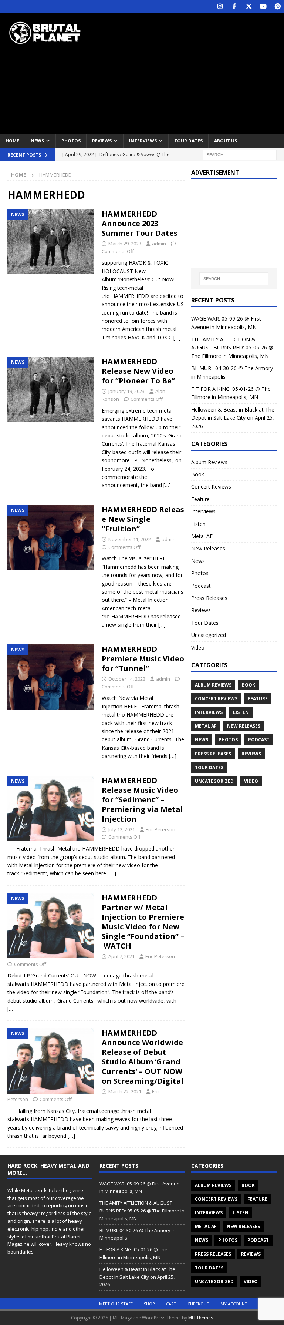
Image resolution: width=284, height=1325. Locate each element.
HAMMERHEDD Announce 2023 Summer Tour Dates (140, 223)
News (37, 141)
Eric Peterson (160, 829)
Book (197, 474)
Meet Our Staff (116, 1303)
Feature (200, 499)
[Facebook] (234, 6)
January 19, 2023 (126, 391)
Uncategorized (208, 634)
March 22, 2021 (124, 1091)
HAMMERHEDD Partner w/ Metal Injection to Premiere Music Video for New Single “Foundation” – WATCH (143, 922)
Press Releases (209, 597)
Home (12, 141)
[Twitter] (248, 6)
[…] (177, 337)
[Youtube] (263, 6)
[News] (50, 241)
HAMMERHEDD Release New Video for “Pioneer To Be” (138, 371)
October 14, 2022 (126, 678)
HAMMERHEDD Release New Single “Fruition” (143, 519)
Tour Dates (188, 141)
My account (233, 1303)
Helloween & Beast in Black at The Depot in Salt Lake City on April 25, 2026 (232, 418)
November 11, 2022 (129, 539)
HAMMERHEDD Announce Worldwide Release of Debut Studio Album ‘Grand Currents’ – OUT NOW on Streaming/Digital (143, 1057)
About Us (225, 141)
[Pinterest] (277, 6)
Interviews (143, 141)
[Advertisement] (194, 72)
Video (197, 647)
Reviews (102, 141)
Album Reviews (209, 462)
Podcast (201, 585)
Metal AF (202, 536)
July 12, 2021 (121, 829)
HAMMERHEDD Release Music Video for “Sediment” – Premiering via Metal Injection (142, 799)
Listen (198, 523)
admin (159, 243)
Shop (149, 1303)
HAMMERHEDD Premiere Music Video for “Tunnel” (143, 658)
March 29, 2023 (124, 243)
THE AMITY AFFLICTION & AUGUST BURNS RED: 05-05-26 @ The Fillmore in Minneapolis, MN (232, 347)
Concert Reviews (211, 486)
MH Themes (200, 1318)
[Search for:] (240, 154)
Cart (171, 1303)
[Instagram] (219, 6)
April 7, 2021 (121, 956)
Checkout (198, 1303)
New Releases (208, 548)
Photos (71, 141)
